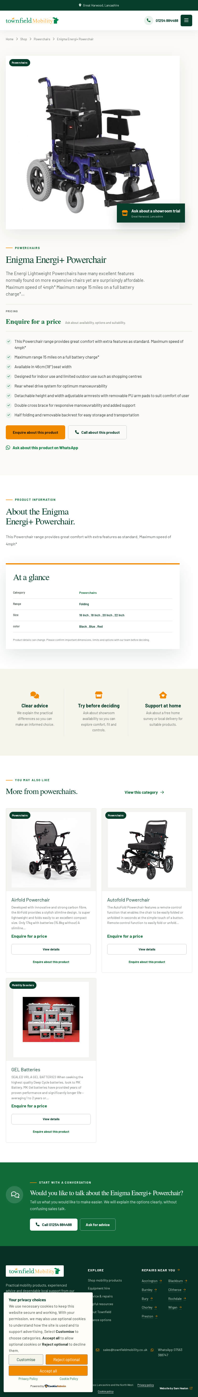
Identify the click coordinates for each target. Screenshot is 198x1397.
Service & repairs (100, 1296)
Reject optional (66, 1359)
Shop (23, 39)
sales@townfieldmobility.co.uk (125, 1350)
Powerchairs (42, 39)
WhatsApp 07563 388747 (170, 1352)
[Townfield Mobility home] (32, 20)
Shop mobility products (105, 1280)
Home (10, 39)
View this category (141, 792)
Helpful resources (100, 1304)
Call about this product (100, 432)
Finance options (99, 1320)
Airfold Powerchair (30, 899)
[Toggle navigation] (186, 20)
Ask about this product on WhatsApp (45, 447)
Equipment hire (99, 1288)
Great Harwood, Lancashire (101, 5)
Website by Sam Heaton (174, 1388)
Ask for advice (98, 1224)
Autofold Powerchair (128, 899)
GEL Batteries (25, 1069)
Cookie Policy (69, 1379)
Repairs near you (158, 1270)
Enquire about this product (35, 432)
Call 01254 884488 (57, 1224)
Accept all (48, 1370)
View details (51, 949)
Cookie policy (105, 1391)
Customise (26, 1359)
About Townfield (99, 1312)
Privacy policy (145, 1384)
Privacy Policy (28, 1379)
